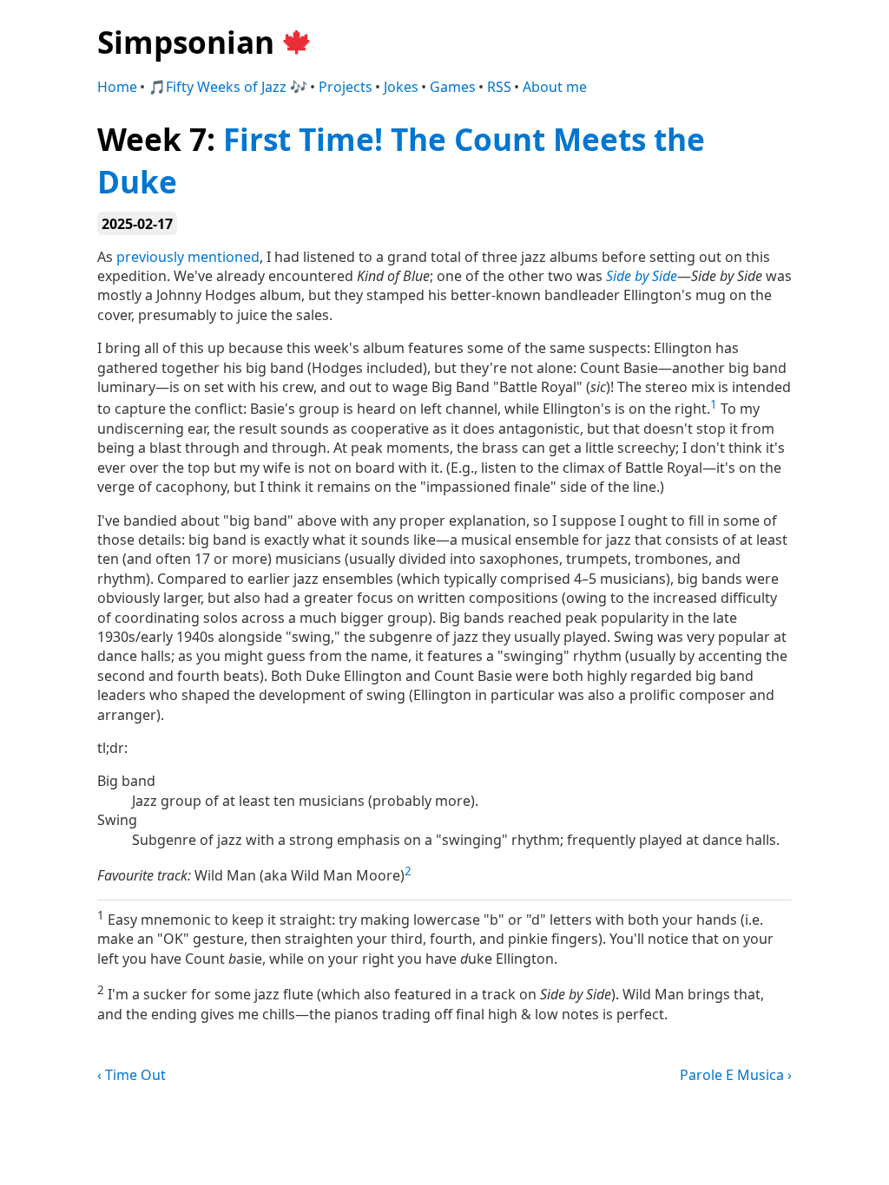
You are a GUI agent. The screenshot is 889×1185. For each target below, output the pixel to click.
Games (453, 86)
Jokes (401, 86)
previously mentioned (188, 256)
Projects (345, 86)
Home (117, 86)
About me (555, 86)
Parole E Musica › (736, 1074)
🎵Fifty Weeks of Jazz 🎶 (227, 86)
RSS (499, 86)
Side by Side (641, 275)
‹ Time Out (131, 1074)
